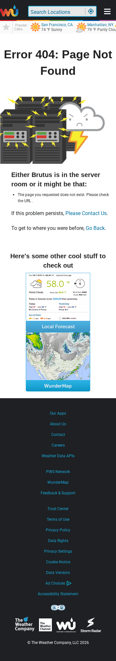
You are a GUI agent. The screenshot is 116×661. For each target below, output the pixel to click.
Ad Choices (55, 583)
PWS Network (58, 471)
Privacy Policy (58, 530)
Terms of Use (58, 519)
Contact (58, 434)
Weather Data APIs (58, 456)
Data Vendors (58, 572)
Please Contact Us (86, 213)
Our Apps (58, 413)
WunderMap (58, 482)
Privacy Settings (58, 551)
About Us (58, 424)
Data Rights (58, 540)
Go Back (95, 228)
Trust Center (58, 509)
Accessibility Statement (58, 594)
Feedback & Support (58, 493)
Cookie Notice (58, 562)
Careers (58, 445)
